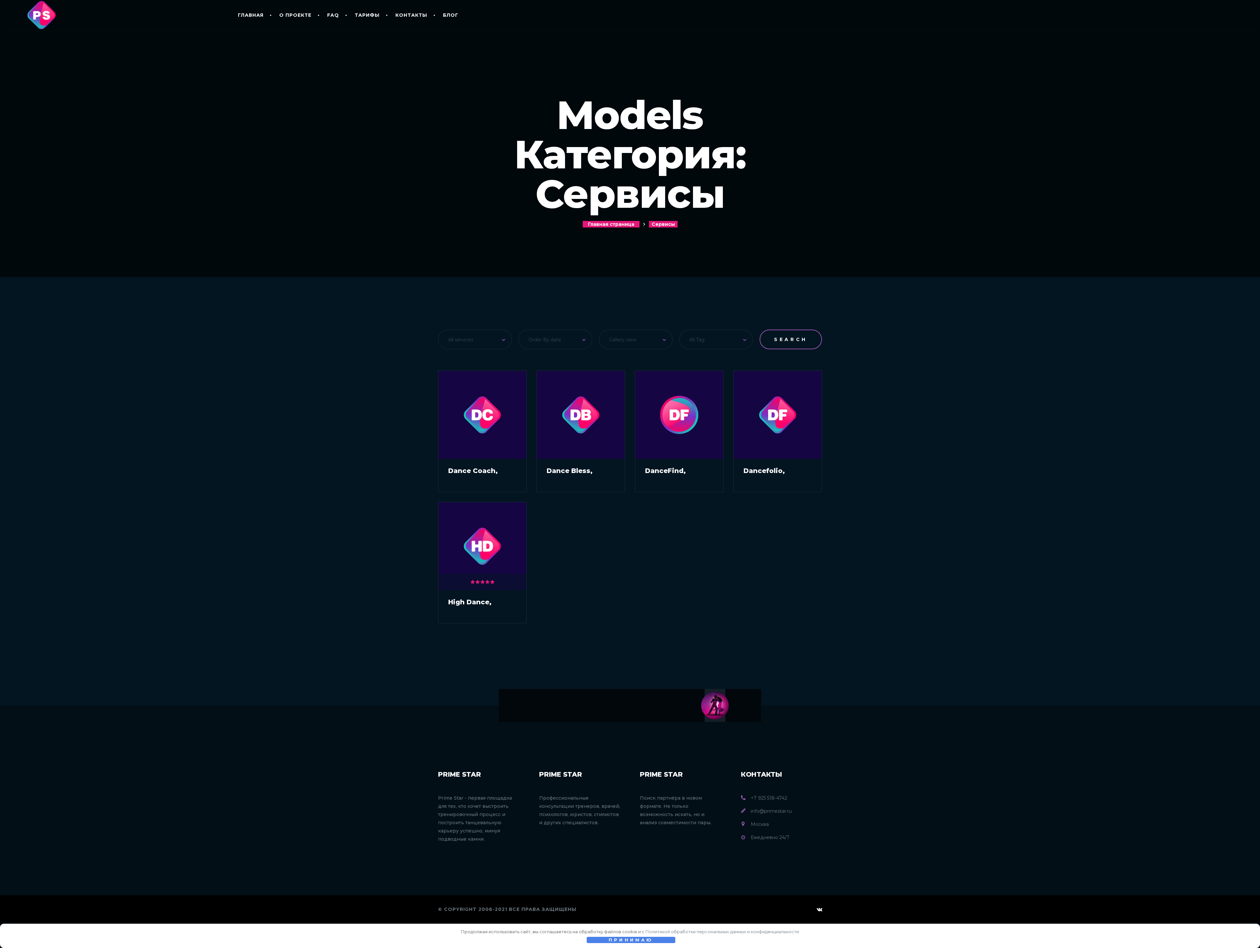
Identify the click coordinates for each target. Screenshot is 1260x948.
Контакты (411, 15)
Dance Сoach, (473, 471)
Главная (250, 15)
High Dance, (470, 602)
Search (791, 339)
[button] (475, 339)
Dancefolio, (764, 471)
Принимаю (631, 939)
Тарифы (367, 15)
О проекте (295, 15)
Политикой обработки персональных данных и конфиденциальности (722, 931)
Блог (450, 15)
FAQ (333, 15)
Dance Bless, (570, 471)
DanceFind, (665, 471)
